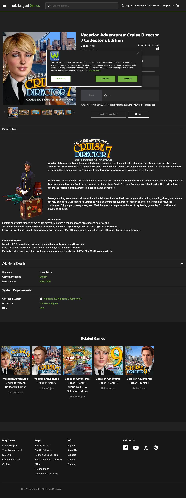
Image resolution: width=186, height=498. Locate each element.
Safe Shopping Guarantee (48, 459)
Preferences (60, 78)
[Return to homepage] (25, 6)
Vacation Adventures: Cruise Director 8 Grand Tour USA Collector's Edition (77, 385)
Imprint (71, 445)
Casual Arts (88, 45)
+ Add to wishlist (108, 114)
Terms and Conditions (46, 454)
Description (9, 129)
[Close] (138, 53)
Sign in (129, 5)
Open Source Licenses (46, 473)
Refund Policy (42, 469)
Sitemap (71, 464)
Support (71, 454)
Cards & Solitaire (11, 459)
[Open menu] (4, 5)
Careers (71, 459)
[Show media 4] (47, 112)
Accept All (127, 78)
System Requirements (16, 290)
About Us (72, 450)
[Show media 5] (59, 112)
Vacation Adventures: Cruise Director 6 (139, 380)
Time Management (12, 450)
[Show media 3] (36, 112)
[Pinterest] (156, 447)
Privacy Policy (42, 445)
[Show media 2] (24, 112)
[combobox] (81, 5)
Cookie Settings (43, 450)
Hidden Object (16, 392)
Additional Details (13, 263)
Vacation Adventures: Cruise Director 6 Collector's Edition (16, 383)
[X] (146, 447)
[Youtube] (136, 447)
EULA (38, 464)
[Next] (74, 112)
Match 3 (6, 454)
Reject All (106, 78)
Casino (6, 464)
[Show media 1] (13, 112)
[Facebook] (125, 447)
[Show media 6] (70, 112)
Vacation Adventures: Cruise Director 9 (108, 380)
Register (141, 5)
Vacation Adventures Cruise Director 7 (46, 380)
